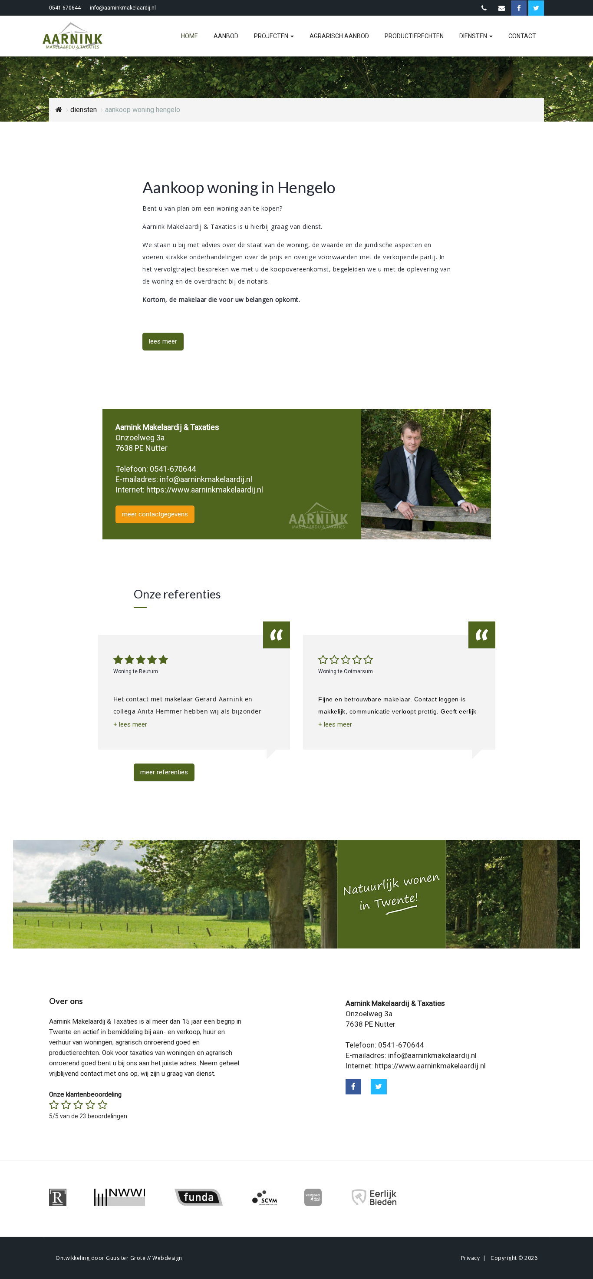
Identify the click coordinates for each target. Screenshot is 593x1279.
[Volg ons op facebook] (354, 1086)
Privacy (470, 1258)
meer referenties (164, 772)
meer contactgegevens (155, 514)
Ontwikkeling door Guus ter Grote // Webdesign (119, 1258)
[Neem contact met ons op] (484, 8)
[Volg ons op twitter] (379, 1086)
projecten (272, 36)
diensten (473, 36)
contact (522, 36)
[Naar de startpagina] (78, 36)
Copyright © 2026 (514, 1258)
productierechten (414, 36)
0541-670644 (65, 8)
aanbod (226, 36)
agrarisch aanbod (339, 36)
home (189, 36)
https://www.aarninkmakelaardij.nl (204, 489)
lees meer (163, 341)
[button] (130, 724)
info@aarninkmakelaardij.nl (123, 8)
